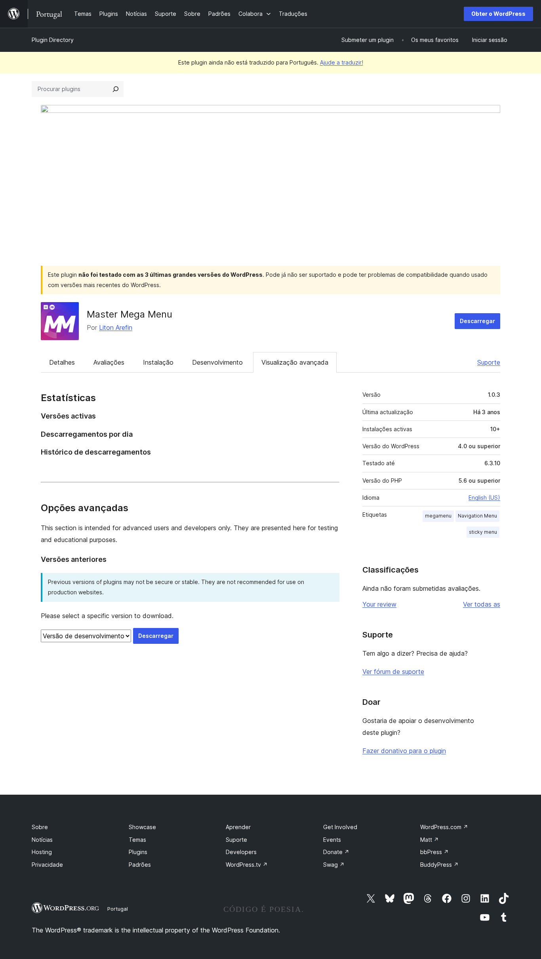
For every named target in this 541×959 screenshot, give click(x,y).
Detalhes (62, 362)
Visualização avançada (294, 362)
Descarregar (477, 321)
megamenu (438, 516)
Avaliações (108, 362)
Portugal (117, 909)
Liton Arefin (115, 327)
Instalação (158, 362)
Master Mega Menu (129, 314)
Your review (379, 604)
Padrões (140, 864)
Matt (429, 839)
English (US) (484, 497)
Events (332, 839)
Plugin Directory (53, 39)
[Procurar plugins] (116, 89)
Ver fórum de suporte (393, 671)
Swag (334, 864)
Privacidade (47, 864)
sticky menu (483, 532)
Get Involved (340, 827)
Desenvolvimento (217, 362)
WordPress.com (444, 827)
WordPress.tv (247, 864)
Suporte (488, 362)
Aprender (238, 827)
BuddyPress (439, 864)
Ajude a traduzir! (341, 62)
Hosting (42, 852)
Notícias (42, 839)
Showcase (142, 827)
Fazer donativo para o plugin (404, 751)
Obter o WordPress (498, 13)
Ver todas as (481, 604)
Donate (336, 852)
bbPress (434, 852)
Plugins (138, 852)
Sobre (40, 827)
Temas (137, 839)
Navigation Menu (477, 516)
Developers (241, 852)
